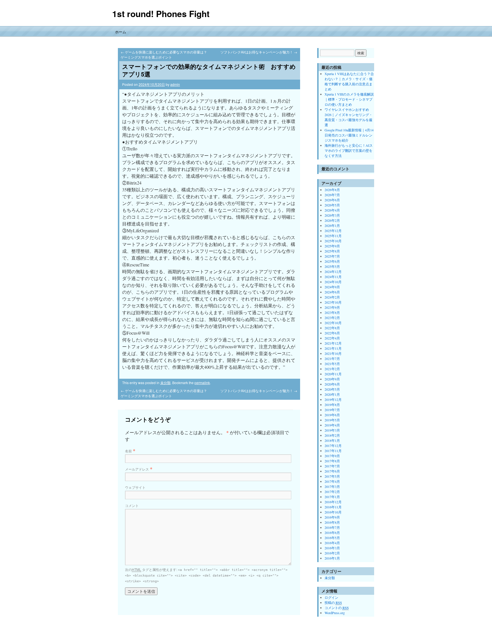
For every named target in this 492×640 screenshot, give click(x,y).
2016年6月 (332, 532)
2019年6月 (332, 415)
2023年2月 (332, 317)
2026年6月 (332, 200)
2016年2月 (332, 553)
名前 (128, 450)
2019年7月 (332, 409)
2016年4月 (332, 542)
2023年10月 (333, 302)
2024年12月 (333, 271)
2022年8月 (332, 328)
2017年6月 (332, 471)
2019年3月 (332, 430)
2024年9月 (332, 287)
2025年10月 (333, 241)
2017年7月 (332, 466)
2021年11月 (333, 348)
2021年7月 (332, 358)
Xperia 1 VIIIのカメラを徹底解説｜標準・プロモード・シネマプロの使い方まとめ (349, 99)
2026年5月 (332, 205)
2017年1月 (332, 496)
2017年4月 (332, 481)
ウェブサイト (135, 487)
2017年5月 (332, 476)
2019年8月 (332, 404)
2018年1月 (332, 440)
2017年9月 (332, 455)
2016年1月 (332, 558)
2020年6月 (332, 384)
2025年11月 (333, 235)
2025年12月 (333, 230)
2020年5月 (332, 389)
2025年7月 (332, 256)
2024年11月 (333, 276)
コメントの (337, 607)
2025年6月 (332, 261)
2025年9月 (332, 246)
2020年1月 (332, 394)
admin (175, 84)
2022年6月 (332, 333)
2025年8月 (332, 251)
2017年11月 (333, 450)
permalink (202, 382)
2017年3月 (332, 486)
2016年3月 (332, 548)
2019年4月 (332, 425)
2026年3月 (332, 215)
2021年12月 (333, 343)
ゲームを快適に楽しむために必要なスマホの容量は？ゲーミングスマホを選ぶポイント (164, 54)
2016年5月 (332, 537)
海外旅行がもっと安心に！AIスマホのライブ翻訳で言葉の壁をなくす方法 (349, 150)
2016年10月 (333, 512)
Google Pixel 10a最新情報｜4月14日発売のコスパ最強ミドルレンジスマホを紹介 (349, 135)
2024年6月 (332, 292)
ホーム (120, 31)
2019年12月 (333, 399)
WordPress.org (335, 612)
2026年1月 (332, 225)
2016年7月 (332, 527)
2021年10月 (333, 353)
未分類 (165, 382)
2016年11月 (333, 507)
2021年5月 (332, 363)
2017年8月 (332, 461)
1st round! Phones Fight (161, 13)
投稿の (333, 602)
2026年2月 (332, 220)
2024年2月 (332, 297)
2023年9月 (332, 307)
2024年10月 (333, 281)
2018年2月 (332, 435)
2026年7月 (332, 194)
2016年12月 (333, 502)
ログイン (331, 597)
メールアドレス (137, 469)
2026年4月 (332, 210)
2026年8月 (332, 189)
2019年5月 (332, 420)
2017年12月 (333, 445)
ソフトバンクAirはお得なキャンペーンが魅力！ (258, 51)
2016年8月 (332, 522)
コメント (132, 505)
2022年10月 (333, 322)
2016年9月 (332, 517)
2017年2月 (332, 491)
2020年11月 (333, 374)
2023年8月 (332, 312)
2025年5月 (332, 266)
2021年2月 (332, 368)
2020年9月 (332, 379)
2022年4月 (332, 338)
